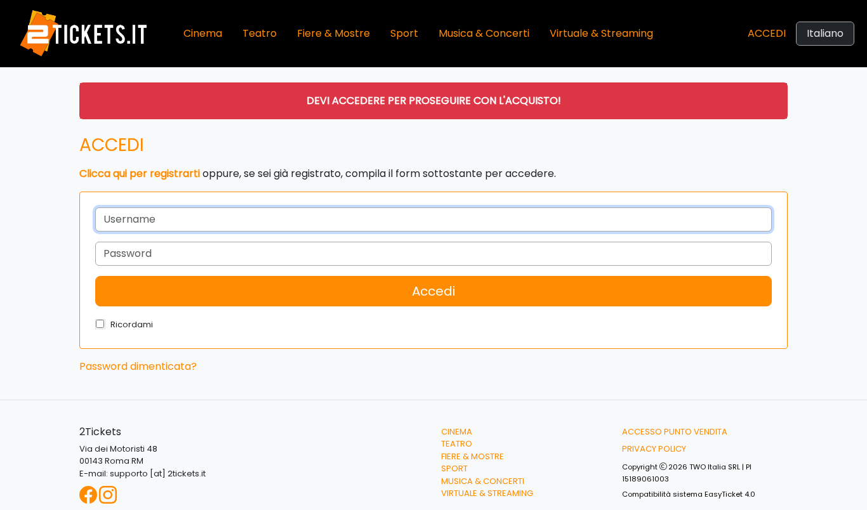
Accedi (767, 33)
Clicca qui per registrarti (139, 173)
